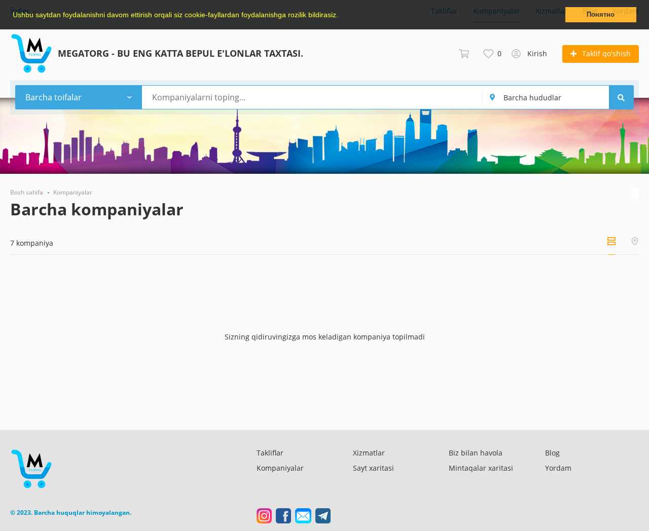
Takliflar (270, 453)
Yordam (558, 468)
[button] (341, 15)
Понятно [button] (601, 14)
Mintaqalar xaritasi (481, 468)
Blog (552, 453)
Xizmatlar (369, 453)
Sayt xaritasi (373, 468)
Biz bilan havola (475, 453)
